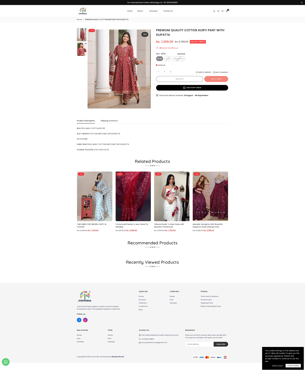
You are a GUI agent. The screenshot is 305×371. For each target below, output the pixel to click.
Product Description (86, 120)
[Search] (214, 10)
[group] (119, 68)
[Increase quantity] (170, 72)
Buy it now (216, 79)
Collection (143, 303)
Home (129, 11)
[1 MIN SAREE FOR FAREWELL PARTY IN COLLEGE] (94, 196)
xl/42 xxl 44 (179, 58)
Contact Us (168, 11)
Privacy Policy (206, 300)
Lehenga (153, 11)
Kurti (171, 300)
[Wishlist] (222, 10)
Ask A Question (221, 72)
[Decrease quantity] (158, 72)
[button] (147, 69)
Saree (139, 11)
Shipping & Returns (109, 120)
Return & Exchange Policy (211, 306)
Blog (140, 309)
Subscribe (221, 344)
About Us (142, 300)
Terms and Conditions (210, 296)
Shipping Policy (207, 303)
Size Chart (181, 54)
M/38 (159, 58)
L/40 (168, 58)
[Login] (218, 10)
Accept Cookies (293, 366)
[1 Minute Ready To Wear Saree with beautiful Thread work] (172, 196)
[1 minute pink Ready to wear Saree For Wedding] (133, 196)
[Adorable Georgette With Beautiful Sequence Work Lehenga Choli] (210, 196)
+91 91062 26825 (147, 339)
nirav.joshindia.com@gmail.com (154, 343)
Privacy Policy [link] (277, 365)
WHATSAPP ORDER (193, 87)
